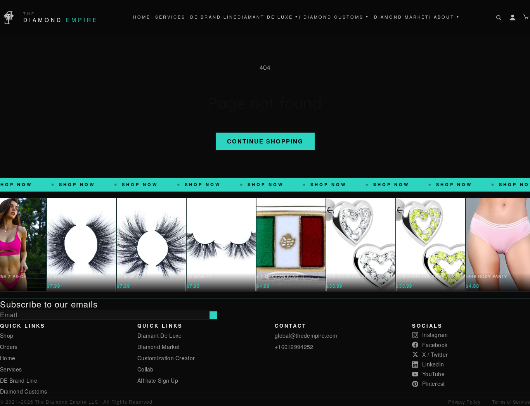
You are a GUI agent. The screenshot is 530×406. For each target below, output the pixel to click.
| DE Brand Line (211, 17)
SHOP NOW (42, 184)
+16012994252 (294, 347)
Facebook (434, 345)
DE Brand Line (18, 380)
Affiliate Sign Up (157, 380)
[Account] (512, 17)
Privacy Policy (464, 401)
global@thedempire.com (306, 335)
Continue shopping (265, 141)
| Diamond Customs (334, 17)
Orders (9, 347)
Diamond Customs (23, 391)
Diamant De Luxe (268, 17)
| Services (168, 17)
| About (444, 17)
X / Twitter (435, 354)
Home (142, 17)
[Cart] (526, 17)
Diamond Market (158, 347)
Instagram (435, 335)
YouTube (433, 374)
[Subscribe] (213, 315)
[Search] (498, 17)
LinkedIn (433, 364)
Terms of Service (511, 401)
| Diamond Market (399, 17)
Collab (145, 369)
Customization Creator (166, 358)
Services (11, 369)
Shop (6, 335)
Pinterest (433, 383)
